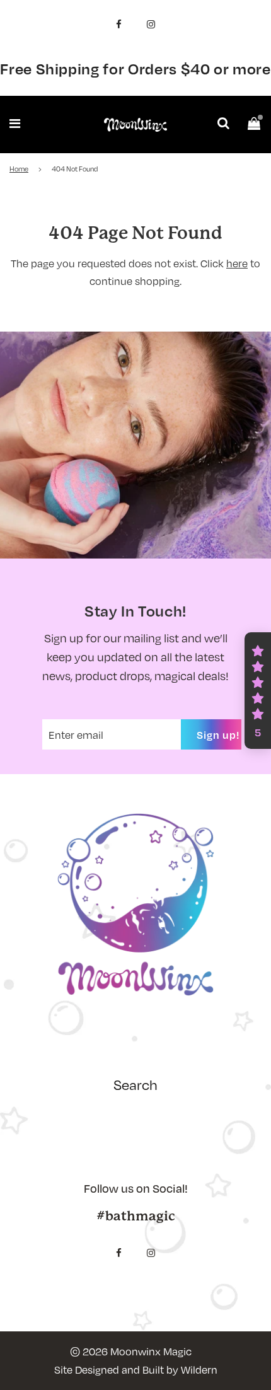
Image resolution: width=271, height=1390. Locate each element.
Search (135, 1084)
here (237, 263)
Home (18, 168)
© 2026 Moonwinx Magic (131, 1351)
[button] (258, 691)
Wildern (199, 1369)
